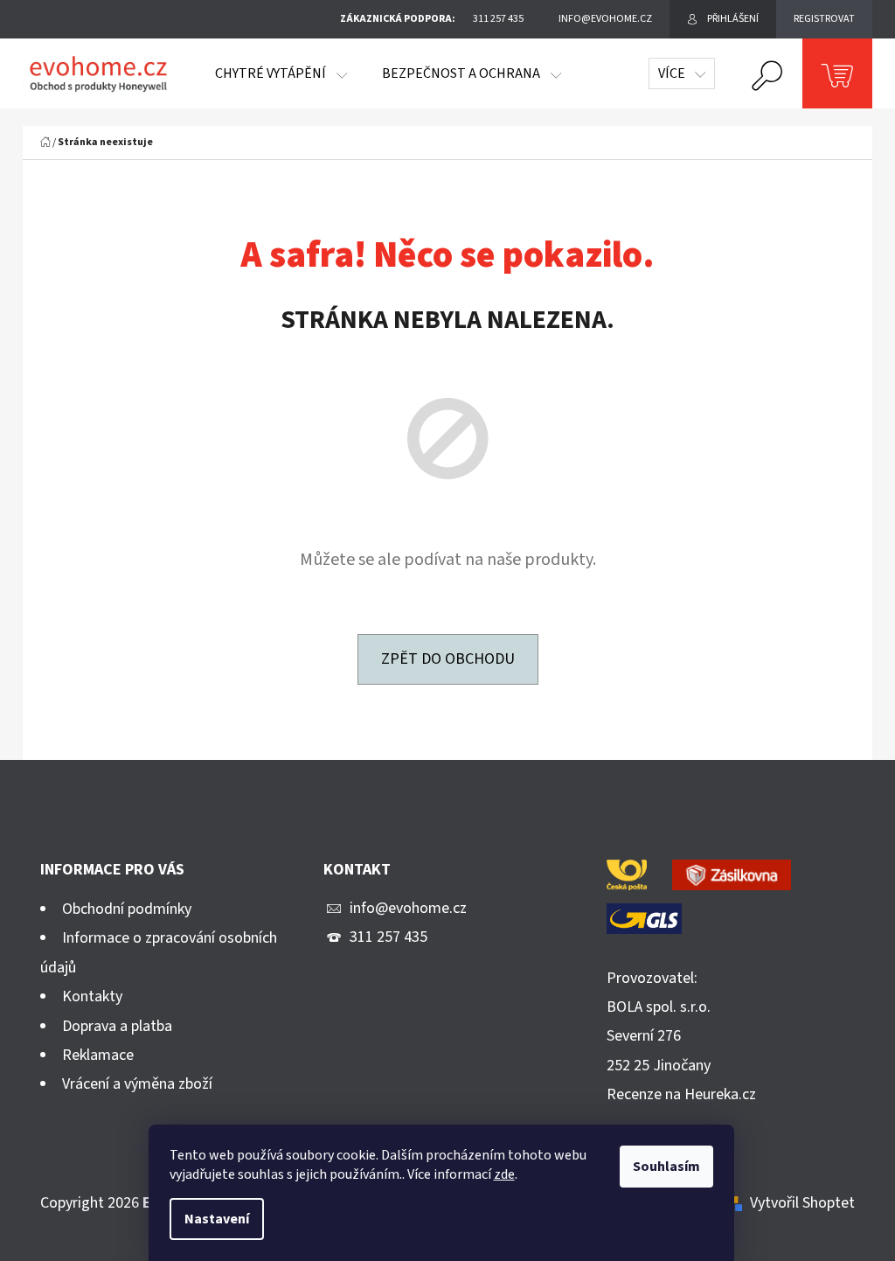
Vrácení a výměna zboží (137, 1084)
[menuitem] (281, 73)
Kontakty (92, 996)
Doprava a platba (117, 1026)
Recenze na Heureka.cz (681, 1094)
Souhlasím (666, 1166)
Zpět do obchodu (448, 659)
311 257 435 (388, 937)
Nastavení (216, 1219)
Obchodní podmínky (126, 909)
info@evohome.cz (408, 908)
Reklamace (98, 1055)
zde (504, 1174)
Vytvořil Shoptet (802, 1203)
